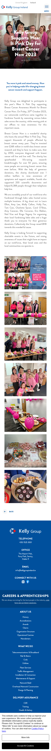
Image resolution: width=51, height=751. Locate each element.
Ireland (33, 2)
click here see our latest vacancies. (32, 601)
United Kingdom (21, 2)
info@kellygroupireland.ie (25, 570)
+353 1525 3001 (25, 542)
